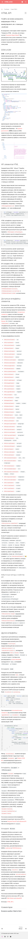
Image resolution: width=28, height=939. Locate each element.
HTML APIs (10, 902)
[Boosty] (8, 936)
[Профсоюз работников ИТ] (2, 936)
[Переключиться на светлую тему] (22, 1)
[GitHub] (5, 936)
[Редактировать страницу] (25, 13)
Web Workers (10, 898)
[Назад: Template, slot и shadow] (2, 929)
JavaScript (8, 848)
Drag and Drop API (12, 821)
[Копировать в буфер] (26, 212)
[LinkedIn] (10, 936)
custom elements (16, 659)
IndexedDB (19, 898)
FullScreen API (22, 821)
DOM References (16, 848)
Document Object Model (12, 35)
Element (3, 321)
